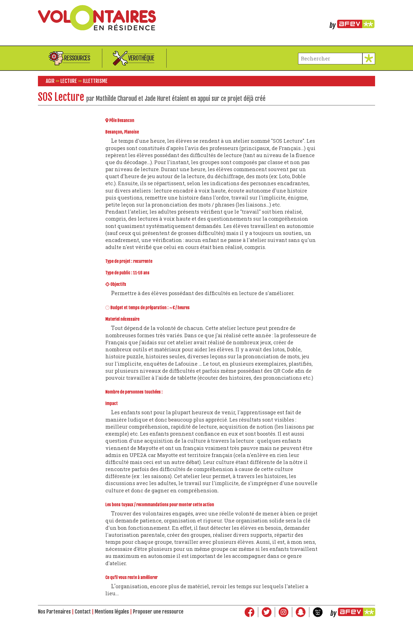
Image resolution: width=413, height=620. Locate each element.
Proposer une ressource (158, 611)
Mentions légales (112, 611)
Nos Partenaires (54, 611)
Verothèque (141, 58)
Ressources (77, 58)
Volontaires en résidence (206, 17)
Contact (83, 611)
